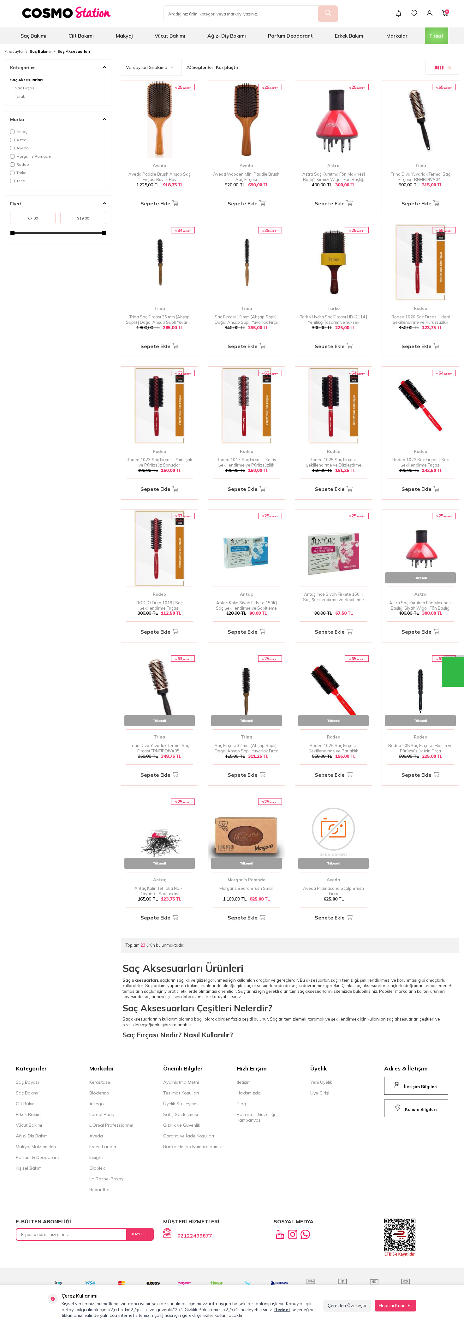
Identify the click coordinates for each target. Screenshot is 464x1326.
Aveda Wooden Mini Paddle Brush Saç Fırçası (246, 177)
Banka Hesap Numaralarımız (192, 1146)
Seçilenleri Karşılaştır (215, 67)
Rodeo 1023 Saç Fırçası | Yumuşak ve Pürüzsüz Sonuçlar (159, 462)
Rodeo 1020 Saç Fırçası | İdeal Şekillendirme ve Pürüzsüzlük (420, 319)
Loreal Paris (101, 1114)
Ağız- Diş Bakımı (226, 36)
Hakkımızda (249, 1093)
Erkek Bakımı (350, 36)
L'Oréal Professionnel (111, 1125)
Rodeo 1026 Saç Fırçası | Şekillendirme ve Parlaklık (333, 748)
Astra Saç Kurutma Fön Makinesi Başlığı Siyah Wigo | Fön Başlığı (420, 605)
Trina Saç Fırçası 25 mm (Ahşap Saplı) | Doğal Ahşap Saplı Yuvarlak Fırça (159, 319)
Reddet (282, 1309)
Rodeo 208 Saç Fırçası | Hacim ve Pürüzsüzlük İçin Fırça (420, 748)
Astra (21, 139)
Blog (241, 1103)
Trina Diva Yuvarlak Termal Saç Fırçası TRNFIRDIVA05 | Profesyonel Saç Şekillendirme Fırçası (159, 748)
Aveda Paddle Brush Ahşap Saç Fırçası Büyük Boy (159, 177)
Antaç (21, 131)
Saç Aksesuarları (73, 51)
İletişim (244, 1082)
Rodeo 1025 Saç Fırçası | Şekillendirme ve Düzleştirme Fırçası (333, 462)
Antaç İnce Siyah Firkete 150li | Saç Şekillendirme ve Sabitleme (333, 597)
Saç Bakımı (33, 36)
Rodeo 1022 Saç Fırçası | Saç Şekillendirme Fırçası (420, 462)
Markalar (396, 36)
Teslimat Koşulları (181, 1093)
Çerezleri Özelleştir (347, 1305)
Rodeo (22, 164)
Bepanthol (99, 1189)
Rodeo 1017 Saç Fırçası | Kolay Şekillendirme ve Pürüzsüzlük (246, 462)
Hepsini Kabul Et (395, 1305)
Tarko (21, 172)
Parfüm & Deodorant (37, 1157)
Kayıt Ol (140, 1234)
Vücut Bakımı (170, 36)
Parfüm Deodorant (290, 36)
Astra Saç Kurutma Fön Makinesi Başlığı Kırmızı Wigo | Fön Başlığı (333, 177)
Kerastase (99, 1082)
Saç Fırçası (25, 88)
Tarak (20, 96)
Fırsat (436, 36)
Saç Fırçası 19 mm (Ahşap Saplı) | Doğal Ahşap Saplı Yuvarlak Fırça (246, 319)
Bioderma (99, 1093)
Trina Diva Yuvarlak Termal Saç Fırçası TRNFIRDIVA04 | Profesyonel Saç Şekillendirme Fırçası (420, 177)
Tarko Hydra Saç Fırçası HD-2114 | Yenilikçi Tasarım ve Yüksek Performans (333, 319)
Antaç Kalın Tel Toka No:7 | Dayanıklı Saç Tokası (159, 891)
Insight (96, 1157)
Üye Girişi (319, 1093)
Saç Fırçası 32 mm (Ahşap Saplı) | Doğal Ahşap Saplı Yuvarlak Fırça (246, 748)
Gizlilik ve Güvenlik (181, 1125)
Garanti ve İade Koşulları (188, 1136)
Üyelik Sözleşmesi (181, 1103)
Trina (20, 180)
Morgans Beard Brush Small (246, 888)
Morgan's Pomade (33, 156)
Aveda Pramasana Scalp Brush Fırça (333, 891)
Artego (96, 1103)
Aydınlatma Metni (181, 1082)
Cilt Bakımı (81, 36)
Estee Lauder (102, 1146)
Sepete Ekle (155, 203)
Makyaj (124, 36)
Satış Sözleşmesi (180, 1114)
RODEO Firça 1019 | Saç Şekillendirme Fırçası (159, 605)
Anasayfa (14, 51)
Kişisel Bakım (29, 1168)
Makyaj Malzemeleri (36, 1146)
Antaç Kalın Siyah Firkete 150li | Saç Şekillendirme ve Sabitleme (246, 605)
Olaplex (97, 1168)
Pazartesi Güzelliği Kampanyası (256, 1117)
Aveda (22, 148)
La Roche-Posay (106, 1179)
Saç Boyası (27, 1082)
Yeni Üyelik (321, 1082)
